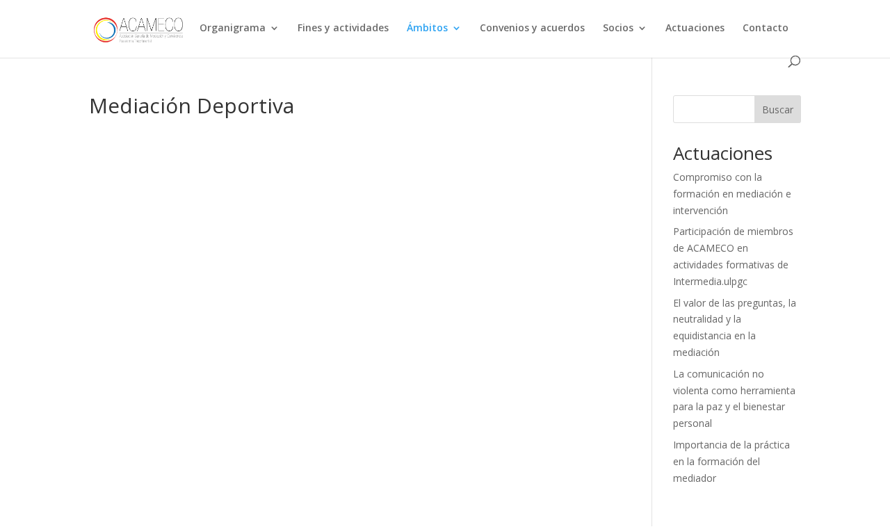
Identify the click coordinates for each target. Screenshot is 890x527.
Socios (618, 28)
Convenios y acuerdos (532, 28)
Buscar (777, 109)
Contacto (765, 28)
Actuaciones (695, 28)
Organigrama (233, 28)
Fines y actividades (343, 28)
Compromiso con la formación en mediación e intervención (732, 193)
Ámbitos (427, 28)
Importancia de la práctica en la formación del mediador (731, 461)
